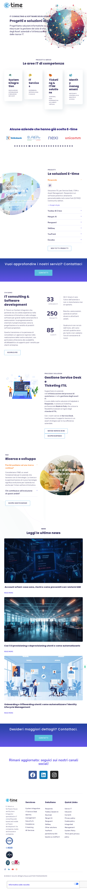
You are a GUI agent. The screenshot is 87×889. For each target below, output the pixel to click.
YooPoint (52, 234)
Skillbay (51, 228)
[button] (65, 180)
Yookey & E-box (55, 211)
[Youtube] (13, 869)
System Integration (14, 83)
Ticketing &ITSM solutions (53, 86)
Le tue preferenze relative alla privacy (53, 884)
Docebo (51, 240)
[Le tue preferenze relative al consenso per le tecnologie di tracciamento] (85, 667)
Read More (8, 593)
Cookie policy (70, 821)
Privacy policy (70, 818)
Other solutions (51, 827)
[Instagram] (54, 775)
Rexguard (52, 222)
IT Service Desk (31, 812)
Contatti (68, 815)
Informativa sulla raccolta (19, 885)
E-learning (29, 827)
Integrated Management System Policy (70, 827)
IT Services (34, 83)
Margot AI (52, 216)
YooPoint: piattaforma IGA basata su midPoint (52, 834)
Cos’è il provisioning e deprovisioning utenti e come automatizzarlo (42, 645)
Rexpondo (52, 180)
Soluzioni (68, 812)
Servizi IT (68, 809)
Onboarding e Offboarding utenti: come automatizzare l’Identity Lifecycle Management (40, 706)
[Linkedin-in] (9, 869)
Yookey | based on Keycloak (51, 813)
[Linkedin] (43, 775)
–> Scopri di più (54, 205)
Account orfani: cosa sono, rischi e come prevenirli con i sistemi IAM (42, 587)
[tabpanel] (14, 138)
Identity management (74, 84)
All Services (29, 830)
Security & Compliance (29, 822)
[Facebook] (33, 775)
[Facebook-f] (5, 869)
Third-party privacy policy (72, 835)
